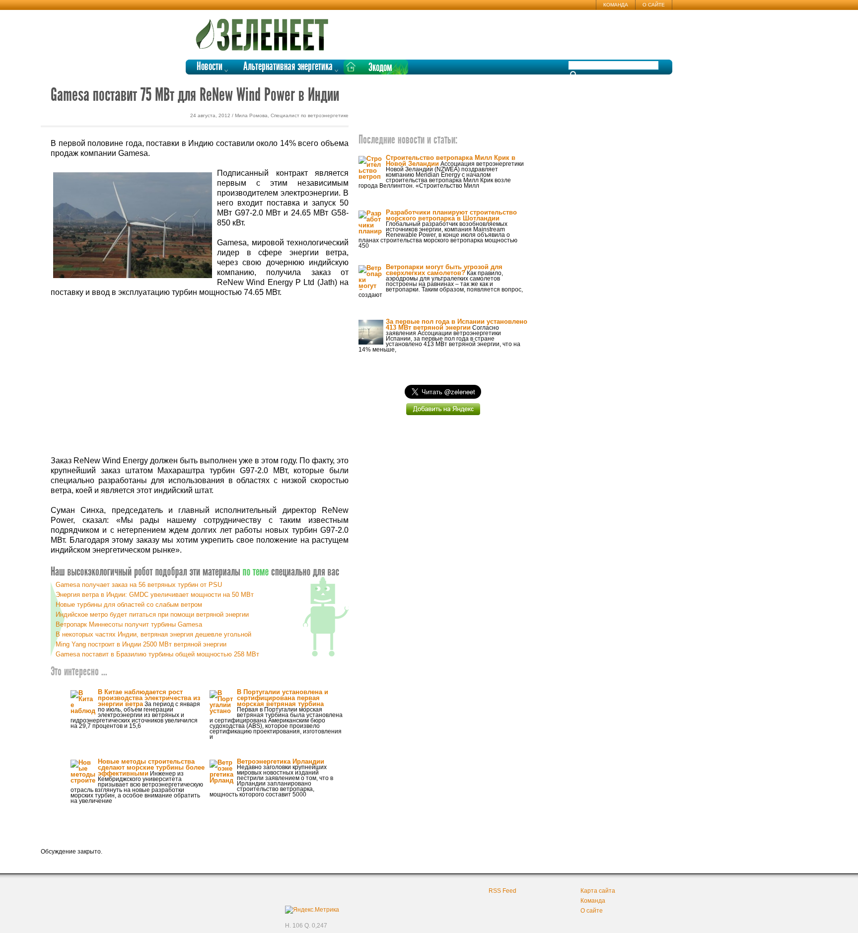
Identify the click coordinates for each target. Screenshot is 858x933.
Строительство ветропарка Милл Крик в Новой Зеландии (450, 160)
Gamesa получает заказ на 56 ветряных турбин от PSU (139, 584)
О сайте (654, 4)
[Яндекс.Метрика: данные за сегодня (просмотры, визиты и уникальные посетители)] (312, 910)
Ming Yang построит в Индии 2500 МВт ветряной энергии (141, 644)
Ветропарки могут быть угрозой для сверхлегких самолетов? (444, 270)
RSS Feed (502, 890)
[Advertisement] (199, 376)
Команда (615, 4)
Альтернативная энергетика (288, 67)
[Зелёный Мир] (265, 31)
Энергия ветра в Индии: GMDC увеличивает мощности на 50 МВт (155, 594)
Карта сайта (597, 890)
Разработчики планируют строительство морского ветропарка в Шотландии (451, 215)
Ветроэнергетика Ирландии (280, 761)
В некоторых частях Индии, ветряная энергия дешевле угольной (153, 634)
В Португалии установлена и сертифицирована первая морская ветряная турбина (282, 698)
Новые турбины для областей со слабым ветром (129, 604)
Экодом (380, 68)
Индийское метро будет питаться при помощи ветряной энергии (152, 614)
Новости (209, 67)
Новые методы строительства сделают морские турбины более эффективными (151, 767)
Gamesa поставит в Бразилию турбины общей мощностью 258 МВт (157, 654)
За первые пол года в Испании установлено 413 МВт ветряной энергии (456, 324)
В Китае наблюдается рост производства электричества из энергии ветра (149, 698)
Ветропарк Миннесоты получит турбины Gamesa (129, 624)
